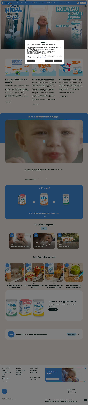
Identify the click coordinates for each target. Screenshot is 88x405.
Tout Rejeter (49, 60)
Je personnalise (30, 60)
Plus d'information (43, 57)
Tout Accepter (58, 60)
